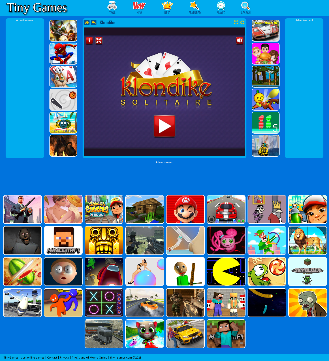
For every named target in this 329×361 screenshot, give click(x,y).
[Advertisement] (25, 89)
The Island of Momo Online (89, 357)
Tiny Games (37, 7)
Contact (52, 357)
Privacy (64, 357)
